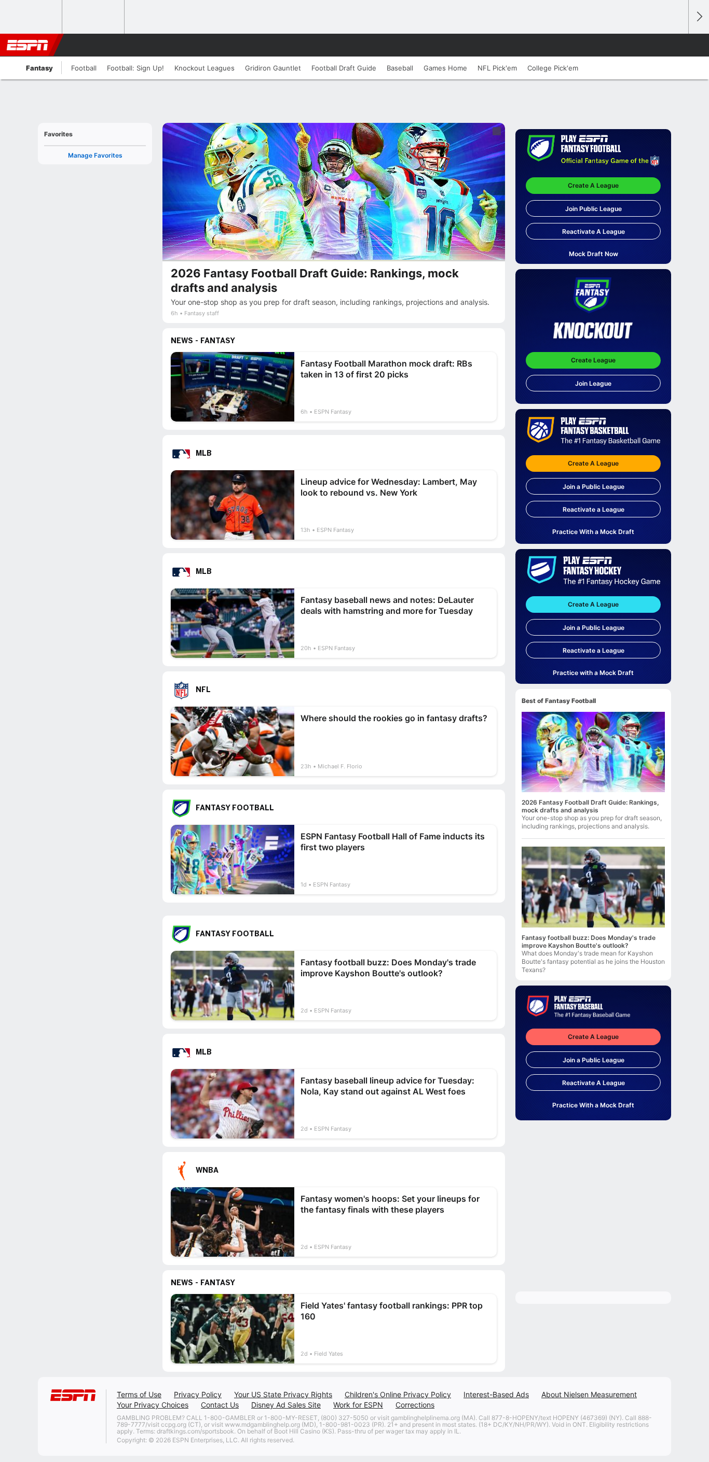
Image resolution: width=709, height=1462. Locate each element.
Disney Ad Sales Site (286, 1404)
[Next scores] (698, 17)
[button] (676, 45)
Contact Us (220, 1404)
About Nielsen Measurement (589, 1394)
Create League (593, 360)
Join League (593, 383)
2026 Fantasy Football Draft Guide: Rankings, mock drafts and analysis (590, 806)
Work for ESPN (358, 1404)
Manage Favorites (95, 155)
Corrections (415, 1404)
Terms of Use (139, 1394)
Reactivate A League (593, 231)
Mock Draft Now (593, 254)
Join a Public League (593, 486)
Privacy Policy (198, 1394)
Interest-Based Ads (496, 1394)
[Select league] (31, 17)
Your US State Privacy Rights (283, 1394)
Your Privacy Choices (152, 1404)
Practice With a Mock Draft (593, 532)
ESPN (27, 45)
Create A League (593, 185)
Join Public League (593, 209)
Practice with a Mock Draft (593, 673)
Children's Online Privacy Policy (398, 1394)
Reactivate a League (593, 509)
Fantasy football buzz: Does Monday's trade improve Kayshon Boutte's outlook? (589, 941)
